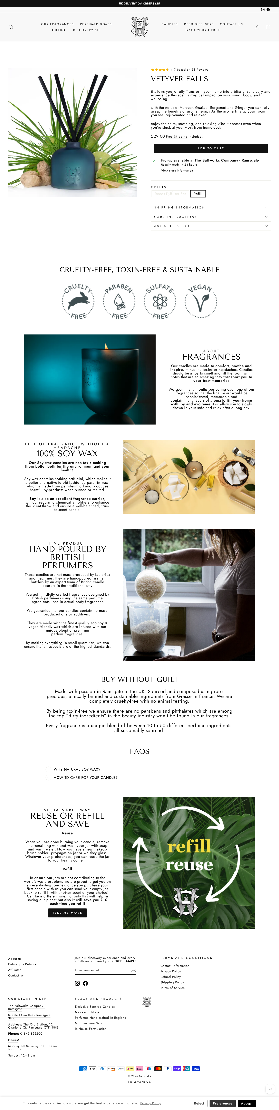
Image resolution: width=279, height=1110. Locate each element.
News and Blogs (87, 1012)
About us (14, 958)
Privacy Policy (171, 971)
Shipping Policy (172, 982)
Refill (198, 193)
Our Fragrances (57, 24)
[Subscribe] (133, 970)
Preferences (222, 1103)
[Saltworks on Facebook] (85, 983)
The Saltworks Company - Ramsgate (26, 1007)
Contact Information (175, 966)
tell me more (67, 913)
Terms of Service (173, 988)
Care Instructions (175, 217)
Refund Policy (171, 977)
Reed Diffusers (199, 24)
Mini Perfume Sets (88, 1023)
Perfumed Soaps (96, 24)
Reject (199, 1103)
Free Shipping (176, 136)
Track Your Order (202, 30)
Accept (247, 1103)
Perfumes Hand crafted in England (100, 1017)
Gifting (59, 30)
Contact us (16, 975)
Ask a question (172, 226)
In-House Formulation (91, 1028)
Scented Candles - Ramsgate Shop (29, 1016)
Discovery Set (87, 30)
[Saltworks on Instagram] (77, 983)
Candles (170, 24)
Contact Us (231, 24)
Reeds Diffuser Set (170, 193)
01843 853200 (30, 1033)
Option (159, 187)
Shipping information (179, 207)
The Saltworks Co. (139, 1082)
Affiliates (14, 970)
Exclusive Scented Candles (95, 1006)
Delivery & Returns (22, 964)
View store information (177, 170)
